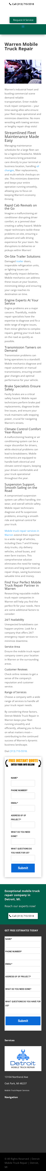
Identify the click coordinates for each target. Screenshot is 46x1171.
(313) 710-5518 (18, 751)
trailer (19, 261)
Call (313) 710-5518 (23, 4)
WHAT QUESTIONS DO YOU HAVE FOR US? (21, 850)
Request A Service (23, 20)
